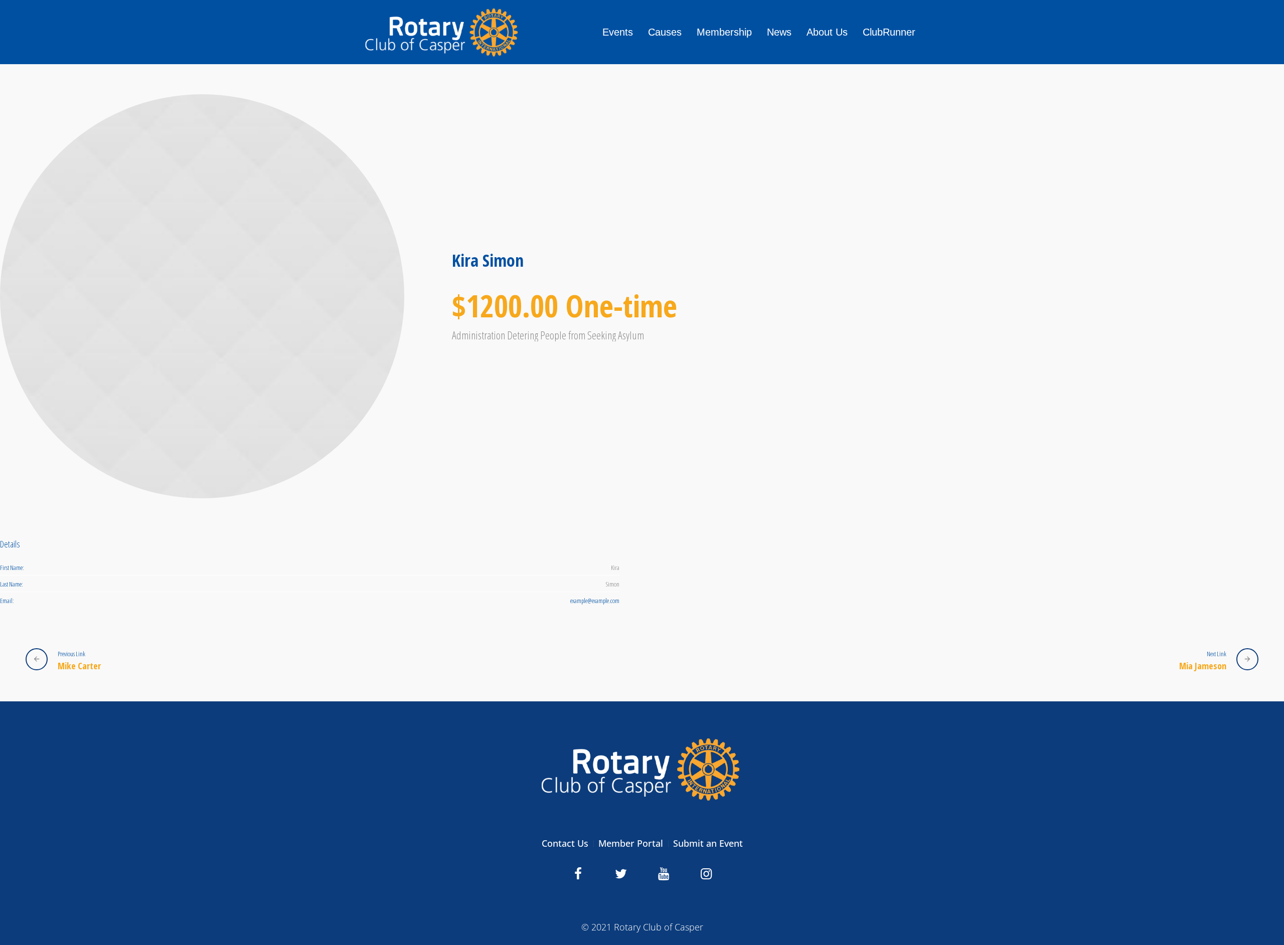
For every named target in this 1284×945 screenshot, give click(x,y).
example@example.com (594, 600)
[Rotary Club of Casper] (642, 769)
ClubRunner (889, 32)
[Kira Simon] (202, 296)
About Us (827, 32)
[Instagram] (706, 873)
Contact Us (565, 843)
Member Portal (630, 843)
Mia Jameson (1202, 665)
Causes (665, 32)
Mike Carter (79, 665)
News (779, 32)
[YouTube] (663, 873)
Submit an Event (708, 843)
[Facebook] (578, 873)
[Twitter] (620, 873)
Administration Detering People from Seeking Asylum (548, 334)
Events (617, 32)
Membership (724, 32)
